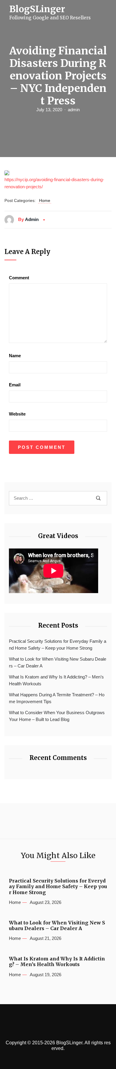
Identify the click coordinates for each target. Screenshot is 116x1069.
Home (44, 200)
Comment (19, 277)
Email (15, 384)
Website (17, 413)
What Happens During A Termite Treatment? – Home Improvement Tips (56, 698)
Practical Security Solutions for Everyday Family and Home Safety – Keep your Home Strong (57, 645)
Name (15, 355)
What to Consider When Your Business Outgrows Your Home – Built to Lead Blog (57, 716)
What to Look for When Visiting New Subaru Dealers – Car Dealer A (57, 662)
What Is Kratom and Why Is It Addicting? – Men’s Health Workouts (56, 680)
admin (74, 109)
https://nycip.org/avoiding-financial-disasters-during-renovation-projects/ (54, 183)
